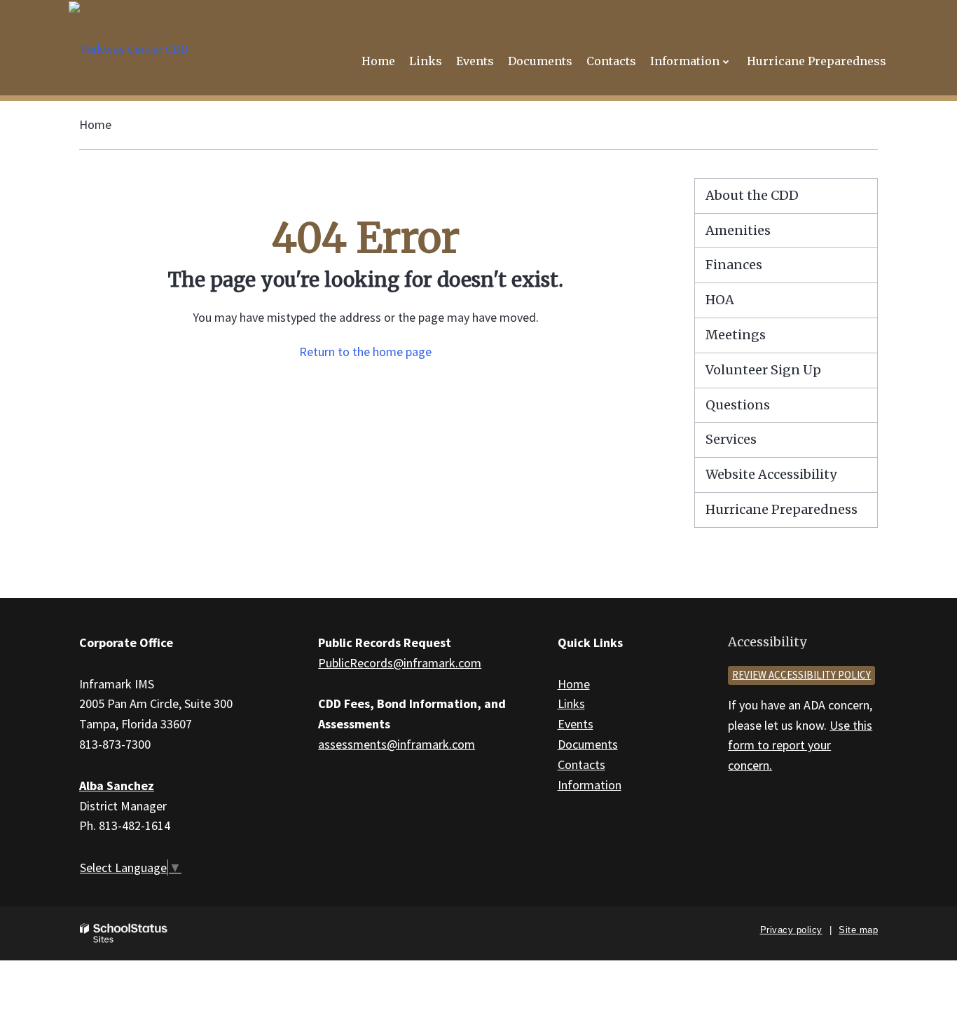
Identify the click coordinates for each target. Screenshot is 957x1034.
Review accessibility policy (801, 674)
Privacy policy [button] (791, 930)
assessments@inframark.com (396, 744)
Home (95, 124)
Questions (737, 405)
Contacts (581, 764)
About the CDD (752, 195)
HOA (719, 300)
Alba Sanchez (116, 785)
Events (575, 724)
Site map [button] (858, 930)
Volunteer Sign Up (763, 370)
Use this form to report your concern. (800, 745)
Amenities (738, 230)
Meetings (735, 335)
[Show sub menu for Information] (726, 61)
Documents (588, 744)
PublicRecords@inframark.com (399, 663)
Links (571, 703)
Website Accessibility (770, 474)
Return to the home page (365, 351)
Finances (733, 265)
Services (731, 439)
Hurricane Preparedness (781, 509)
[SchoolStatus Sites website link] (124, 933)
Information (589, 785)
